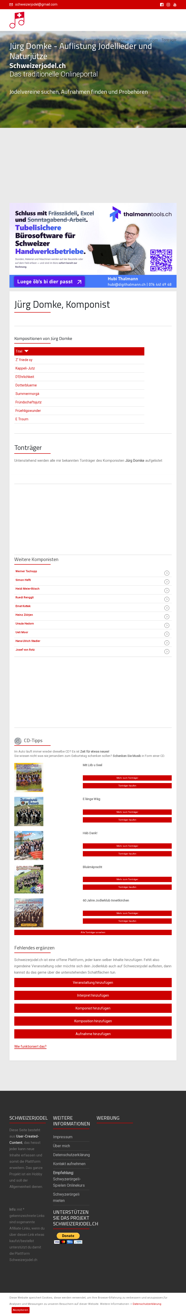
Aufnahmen (120, 40)
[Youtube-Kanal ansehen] (174, 4)
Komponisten (70, 40)
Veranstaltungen (145, 40)
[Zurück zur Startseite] (17, 19)
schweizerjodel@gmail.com (36, 4)
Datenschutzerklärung (147, 1304)
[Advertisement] (93, 165)
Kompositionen (96, 40)
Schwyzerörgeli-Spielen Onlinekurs (69, 1179)
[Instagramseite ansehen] (167, 4)
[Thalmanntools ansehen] (93, 243)
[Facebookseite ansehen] (161, 4)
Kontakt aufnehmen (69, 1163)
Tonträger (169, 40)
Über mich (61, 1146)
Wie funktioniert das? (30, 1046)
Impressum (62, 1137)
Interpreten (48, 40)
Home (31, 40)
